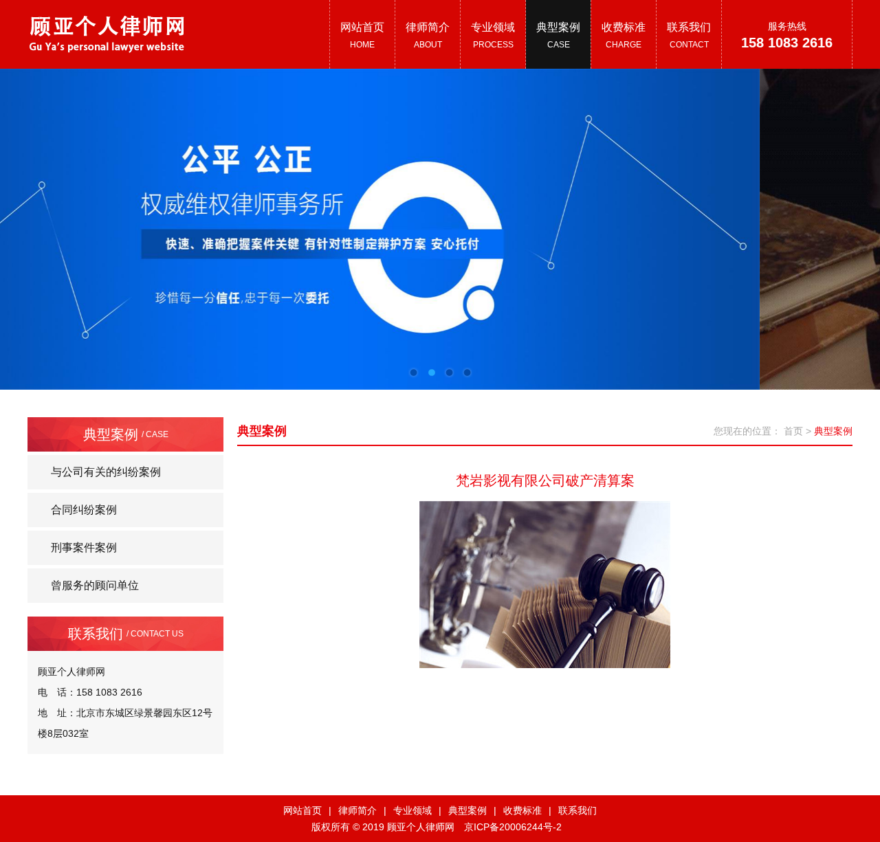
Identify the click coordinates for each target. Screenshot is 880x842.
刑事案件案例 (84, 547)
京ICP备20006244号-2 (513, 826)
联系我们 (577, 810)
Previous (55, 219)
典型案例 (467, 810)
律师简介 (357, 810)
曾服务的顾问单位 (95, 585)
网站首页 (302, 810)
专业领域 (412, 810)
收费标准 (522, 810)
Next (825, 219)
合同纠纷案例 (84, 510)
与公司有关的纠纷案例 (106, 472)
